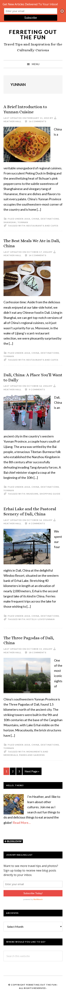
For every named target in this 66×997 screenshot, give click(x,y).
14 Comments (37, 255)
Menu (36, 64)
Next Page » (31, 772)
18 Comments (37, 652)
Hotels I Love (35, 619)
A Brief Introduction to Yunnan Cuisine (25, 109)
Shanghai (10, 222)
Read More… (22, 823)
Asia (27, 218)
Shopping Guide (50, 493)
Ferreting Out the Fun (33, 34)
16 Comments (37, 121)
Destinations (50, 218)
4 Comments (37, 523)
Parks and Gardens (32, 755)
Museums (32, 493)
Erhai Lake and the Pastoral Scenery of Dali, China (30, 511)
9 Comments (37, 389)
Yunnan (23, 222)
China (35, 218)
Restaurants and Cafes (42, 225)
